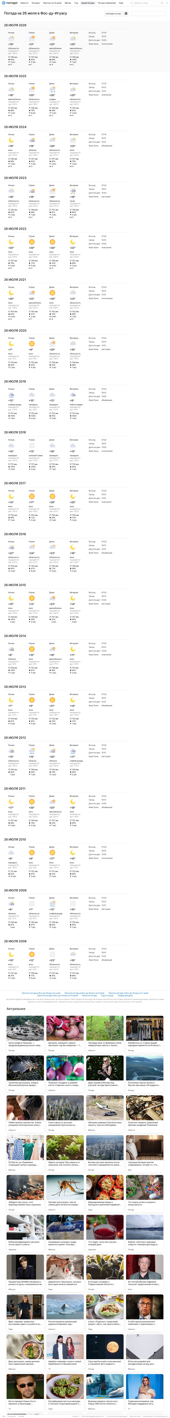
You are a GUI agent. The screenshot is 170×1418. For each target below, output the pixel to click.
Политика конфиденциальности (92, 1416)
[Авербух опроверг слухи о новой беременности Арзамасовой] (65, 1353)
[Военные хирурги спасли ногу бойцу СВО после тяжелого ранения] (105, 1392)
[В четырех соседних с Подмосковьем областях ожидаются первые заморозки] (105, 1273)
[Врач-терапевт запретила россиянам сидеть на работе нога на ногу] (25, 1313)
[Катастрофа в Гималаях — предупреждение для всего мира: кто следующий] (25, 1034)
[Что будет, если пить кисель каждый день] (105, 1233)
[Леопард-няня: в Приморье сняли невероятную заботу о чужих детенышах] (105, 1034)
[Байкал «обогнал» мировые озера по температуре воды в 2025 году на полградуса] (144, 1233)
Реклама (21, 1416)
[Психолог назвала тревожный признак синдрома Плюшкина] (144, 1114)
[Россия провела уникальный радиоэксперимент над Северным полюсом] (65, 1313)
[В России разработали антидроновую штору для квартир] (144, 1353)
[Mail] (3, 3)
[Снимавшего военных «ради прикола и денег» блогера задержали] (65, 1233)
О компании (12, 1416)
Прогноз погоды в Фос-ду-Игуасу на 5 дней (84, 993)
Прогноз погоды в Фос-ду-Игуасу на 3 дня (41, 993)
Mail (3, 1416)
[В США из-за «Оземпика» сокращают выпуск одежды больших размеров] (25, 1154)
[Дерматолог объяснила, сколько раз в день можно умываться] (65, 1273)
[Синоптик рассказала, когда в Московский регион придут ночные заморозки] (25, 1074)
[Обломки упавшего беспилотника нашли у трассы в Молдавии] (105, 1114)
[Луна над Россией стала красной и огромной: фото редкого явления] (105, 1353)
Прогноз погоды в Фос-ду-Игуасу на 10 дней (57, 995)
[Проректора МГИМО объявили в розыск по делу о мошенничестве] (25, 1273)
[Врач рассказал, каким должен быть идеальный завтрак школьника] (25, 1353)
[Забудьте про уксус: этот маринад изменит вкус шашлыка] (25, 1193)
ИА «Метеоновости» (160, 1416)
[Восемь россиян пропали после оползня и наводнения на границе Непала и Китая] (105, 1154)
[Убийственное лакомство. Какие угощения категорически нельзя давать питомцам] (25, 1114)
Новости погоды (89, 995)
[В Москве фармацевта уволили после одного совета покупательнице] (25, 1233)
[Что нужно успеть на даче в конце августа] (144, 1193)
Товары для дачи (125, 995)
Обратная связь (135, 1416)
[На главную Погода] (11, 3)
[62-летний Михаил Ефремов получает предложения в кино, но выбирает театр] (144, 1273)
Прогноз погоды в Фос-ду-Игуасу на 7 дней (128, 993)
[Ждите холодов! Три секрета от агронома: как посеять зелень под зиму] (65, 1154)
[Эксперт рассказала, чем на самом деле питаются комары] (65, 1193)
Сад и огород (107, 995)
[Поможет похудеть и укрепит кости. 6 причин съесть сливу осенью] (65, 1074)
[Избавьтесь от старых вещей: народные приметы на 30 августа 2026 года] (144, 1034)
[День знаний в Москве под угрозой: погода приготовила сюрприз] (105, 1074)
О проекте (75, 1416)
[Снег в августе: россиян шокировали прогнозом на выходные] (65, 1114)
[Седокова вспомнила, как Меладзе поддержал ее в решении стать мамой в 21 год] (144, 1392)
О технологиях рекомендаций (116, 1416)
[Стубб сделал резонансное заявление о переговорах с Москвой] (144, 1313)
